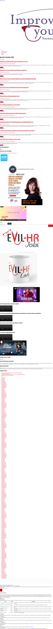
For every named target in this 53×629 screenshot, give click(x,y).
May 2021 (3, 430)
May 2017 (3, 470)
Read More (1, 67)
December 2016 (4, 474)
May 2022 (3, 420)
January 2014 (4, 503)
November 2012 (4, 515)
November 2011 (4, 525)
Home (2, 50)
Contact (3, 53)
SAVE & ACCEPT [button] (2, 627)
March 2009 (3, 552)
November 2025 (4, 385)
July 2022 (3, 418)
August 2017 (4, 467)
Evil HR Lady (13, 63)
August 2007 (4, 568)
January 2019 (4, 453)
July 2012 (3, 518)
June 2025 (3, 389)
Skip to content (2, 0)
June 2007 (3, 569)
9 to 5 (2, 376)
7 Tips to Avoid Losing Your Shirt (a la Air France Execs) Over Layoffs (17, 130)
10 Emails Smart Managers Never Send (10, 96)
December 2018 (4, 454)
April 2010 (3, 541)
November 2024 (4, 395)
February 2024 (4, 402)
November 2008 (4, 555)
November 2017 (4, 465)
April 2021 (3, 431)
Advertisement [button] (2, 621)
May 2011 (3, 530)
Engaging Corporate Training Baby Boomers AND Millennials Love (16, 122)
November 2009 (4, 545)
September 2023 (4, 406)
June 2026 (3, 379)
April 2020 (3, 441)
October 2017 (4, 466)
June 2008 (3, 559)
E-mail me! (1, 363)
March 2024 (3, 401)
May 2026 (3, 380)
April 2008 (3, 561)
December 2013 (4, 504)
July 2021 (3, 428)
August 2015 (4, 487)
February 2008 (4, 563)
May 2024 (3, 400)
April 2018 (3, 461)
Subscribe (50, 225)
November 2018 (4, 455)
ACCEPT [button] (6, 588)
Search (1, 222)
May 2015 (3, 490)
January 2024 (4, 403)
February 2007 (4, 573)
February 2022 (4, 422)
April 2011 (3, 531)
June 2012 (3, 519)
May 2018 (3, 460)
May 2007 (3, 570)
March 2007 (3, 572)
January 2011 (4, 533)
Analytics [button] (1, 618)
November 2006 (4, 575)
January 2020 (4, 443)
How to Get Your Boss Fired (6, 373)
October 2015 (4, 486)
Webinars (3, 54)
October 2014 (4, 496)
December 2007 (4, 564)
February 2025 (4, 392)
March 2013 (3, 512)
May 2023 (3, 410)
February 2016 (4, 482)
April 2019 (3, 451)
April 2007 (3, 571)
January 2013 (4, 513)
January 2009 (4, 553)
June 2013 (3, 509)
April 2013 (3, 511)
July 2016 (3, 478)
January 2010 (4, 543)
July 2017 (3, 468)
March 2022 (3, 421)
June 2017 (3, 469)
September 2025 (4, 386)
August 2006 (4, 578)
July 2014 (3, 498)
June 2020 (3, 439)
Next (2, 149)
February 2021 (4, 432)
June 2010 (3, 539)
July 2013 (3, 508)
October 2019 (4, 446)
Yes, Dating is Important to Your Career (10, 104)
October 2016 (4, 476)
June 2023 (3, 409)
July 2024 (3, 398)
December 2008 (4, 554)
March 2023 (3, 411)
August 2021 (4, 427)
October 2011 (4, 526)
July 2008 (3, 558)
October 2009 (4, 546)
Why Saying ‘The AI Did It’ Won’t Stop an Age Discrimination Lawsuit (12, 372)
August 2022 (4, 417)
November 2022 (4, 415)
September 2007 (4, 567)
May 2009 (3, 550)
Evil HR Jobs (33, 628)
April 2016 (3, 481)
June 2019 (3, 449)
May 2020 (3, 440)
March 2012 (3, 522)
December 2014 (4, 494)
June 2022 (3, 419)
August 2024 (4, 397)
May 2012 (3, 520)
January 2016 (4, 483)
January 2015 (4, 493)
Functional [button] (1, 613)
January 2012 (4, 523)
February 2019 (4, 452)
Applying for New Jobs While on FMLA (7, 375)
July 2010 (3, 538)
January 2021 (4, 433)
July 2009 (3, 548)
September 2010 (4, 537)
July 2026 (3, 378)
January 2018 (4, 463)
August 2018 (4, 457)
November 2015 (4, 485)
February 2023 (4, 412)
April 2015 (3, 491)
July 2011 (3, 528)
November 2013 (4, 505)
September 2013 (4, 507)
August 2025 (4, 387)
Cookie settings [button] (2, 588)
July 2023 (3, 408)
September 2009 (4, 547)
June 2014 (3, 499)
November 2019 (4, 445)
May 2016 (3, 480)
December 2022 (4, 414)
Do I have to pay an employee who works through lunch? (14, 87)
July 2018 (3, 458)
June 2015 (3, 489)
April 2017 (3, 471)
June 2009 (3, 549)
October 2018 (4, 456)
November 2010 (4, 535)
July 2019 (3, 448)
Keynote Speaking (4, 51)
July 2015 (3, 488)
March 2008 (3, 562)
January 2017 (4, 473)
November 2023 (4, 405)
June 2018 (3, 459)
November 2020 (4, 435)
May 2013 (3, 510)
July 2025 (3, 388)
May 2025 (3, 390)
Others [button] (1, 625)
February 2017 (4, 472)
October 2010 (4, 536)
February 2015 (4, 492)
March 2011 (3, 532)
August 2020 (4, 437)
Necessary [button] (1, 598)
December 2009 (4, 544)
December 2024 (4, 394)
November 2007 (4, 565)
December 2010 (4, 534)
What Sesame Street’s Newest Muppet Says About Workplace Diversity (18, 79)
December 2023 (4, 404)
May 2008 (3, 560)
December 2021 (4, 424)
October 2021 (4, 426)
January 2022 (4, 423)
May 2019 (3, 450)
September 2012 (4, 517)
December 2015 (4, 484)
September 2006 (4, 577)
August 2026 (4, 377)
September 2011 (4, 527)
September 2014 (4, 497)
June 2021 (3, 429)
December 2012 (4, 514)
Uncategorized (2, 59)
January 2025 (4, 393)
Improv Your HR (4, 52)
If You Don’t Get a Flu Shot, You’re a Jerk (10, 139)
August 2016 (4, 477)
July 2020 (3, 438)
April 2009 (3, 551)
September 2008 (4, 557)
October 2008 (4, 556)
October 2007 (4, 566)
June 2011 (3, 529)
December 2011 (4, 524)
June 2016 (3, 479)
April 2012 (3, 521)
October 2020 (4, 436)
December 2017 (4, 464)
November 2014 (4, 495)
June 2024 (3, 399)
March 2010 (3, 542)
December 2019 (4, 444)
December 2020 (4, 434)
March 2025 (3, 391)
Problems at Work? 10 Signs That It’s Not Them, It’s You (14, 61)
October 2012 (4, 516)
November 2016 (4, 475)
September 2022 (4, 416)
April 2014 (3, 501)
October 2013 (4, 506)
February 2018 (4, 462)
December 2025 (4, 384)
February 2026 (4, 382)
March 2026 (3, 381)
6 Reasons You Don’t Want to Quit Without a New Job (13, 70)
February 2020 (4, 442)
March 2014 (3, 502)
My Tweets (1, 359)
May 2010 (3, 540)
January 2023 (4, 413)
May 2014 (3, 500)
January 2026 (4, 383)
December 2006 (4, 574)
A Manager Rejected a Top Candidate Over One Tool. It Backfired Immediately (13, 374)
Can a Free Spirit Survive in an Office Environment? (13, 113)
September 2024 (4, 396)
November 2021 (4, 425)
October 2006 (4, 576)
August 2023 (4, 407)
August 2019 (4, 447)
